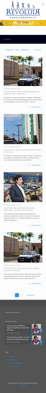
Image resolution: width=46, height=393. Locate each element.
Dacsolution (23, 385)
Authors (25, 50)
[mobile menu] (43, 4)
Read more (37, 107)
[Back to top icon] (23, 378)
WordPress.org (14, 366)
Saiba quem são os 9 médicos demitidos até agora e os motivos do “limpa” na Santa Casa (22, 93)
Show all (38, 50)
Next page (30, 295)
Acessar (11, 356)
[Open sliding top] (23, 2)
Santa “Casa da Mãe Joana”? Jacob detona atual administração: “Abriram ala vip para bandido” (19, 209)
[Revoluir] (23, 10)
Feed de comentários (16, 363)
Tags (16, 50)
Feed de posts (13, 360)
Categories (8, 50)
